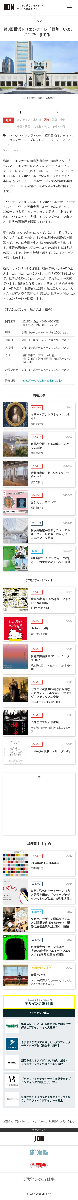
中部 (63, 119)
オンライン (23, 119)
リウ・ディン (56, 139)
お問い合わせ (67, 1121)
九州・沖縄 (58, 126)
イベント (39, 21)
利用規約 (54, 1121)
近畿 (54, 119)
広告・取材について (25, 1121)
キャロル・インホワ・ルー (24, 135)
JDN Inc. (46, 1193)
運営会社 (8, 1121)
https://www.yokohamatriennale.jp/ (42, 380)
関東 (46, 119)
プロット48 (37, 139)
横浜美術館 (52, 135)
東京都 (37, 119)
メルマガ (42, 1121)
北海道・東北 (41, 126)
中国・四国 (23, 126)
